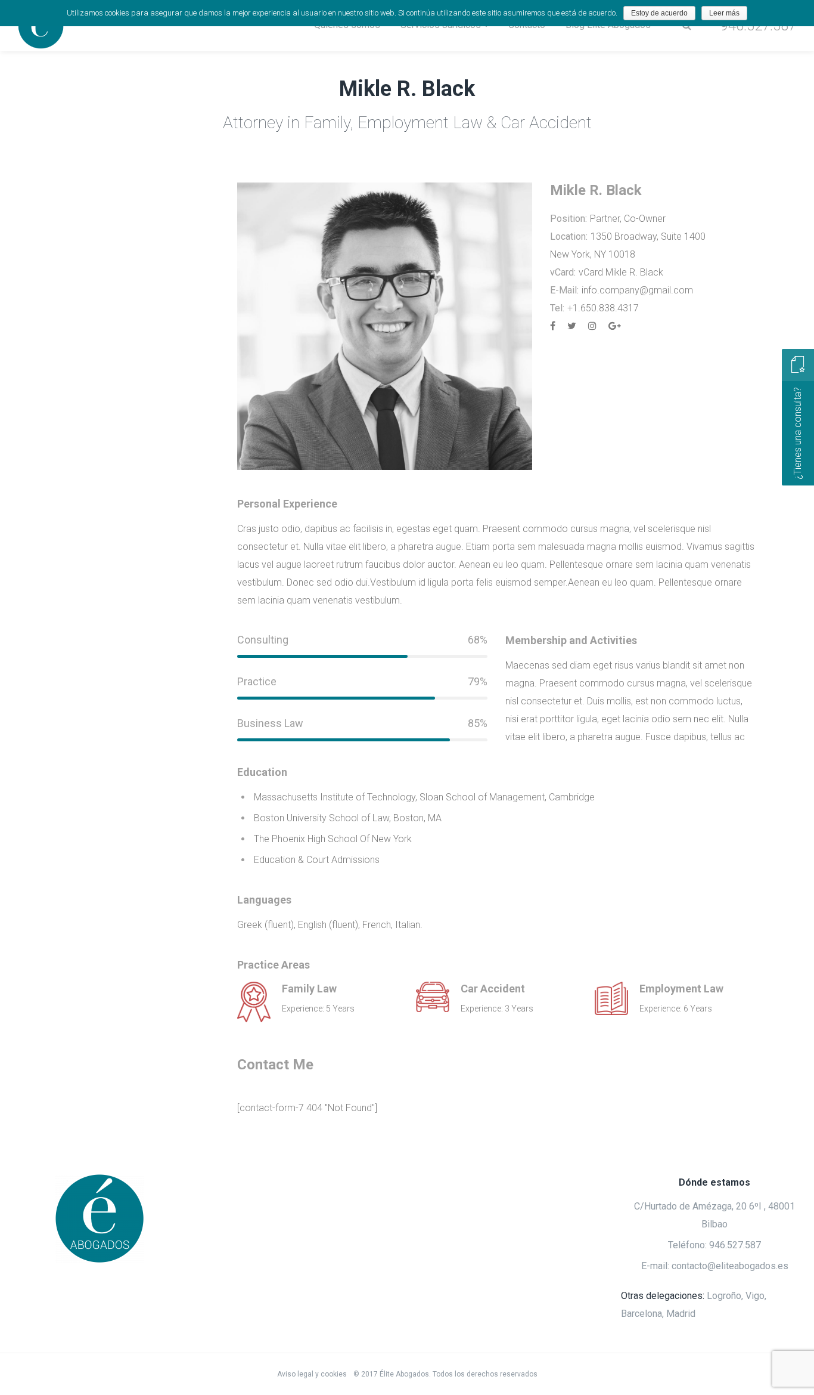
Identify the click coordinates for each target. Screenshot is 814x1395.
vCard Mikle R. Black (621, 272)
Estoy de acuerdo (659, 13)
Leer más (724, 13)
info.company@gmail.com (637, 290)
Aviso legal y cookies (313, 1374)
